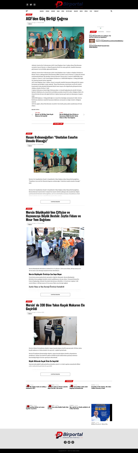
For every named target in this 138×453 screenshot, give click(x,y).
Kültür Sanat (69, 11)
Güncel (86, 11)
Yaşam (58, 11)
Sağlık (81, 11)
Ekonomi (53, 11)
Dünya (62, 11)
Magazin (76, 11)
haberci (30, 23)
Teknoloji (96, 11)
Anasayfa (42, 11)
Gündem (47, 11)
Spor (91, 11)
